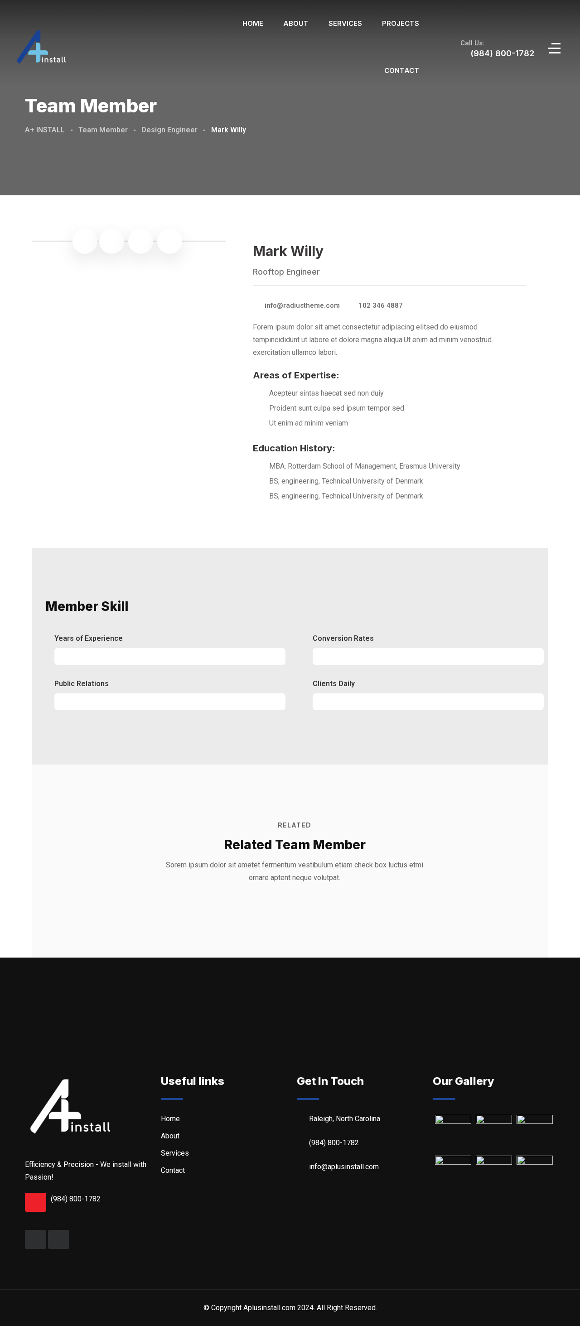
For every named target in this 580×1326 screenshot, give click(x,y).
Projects (400, 23)
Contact (401, 70)
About (296, 23)
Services (345, 23)
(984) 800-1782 (76, 1199)
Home (252, 23)
